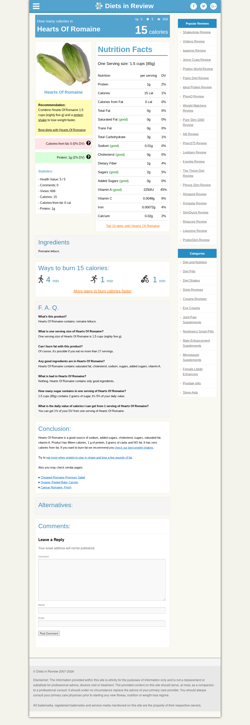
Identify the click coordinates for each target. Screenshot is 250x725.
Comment (43, 556)
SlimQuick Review (195, 212)
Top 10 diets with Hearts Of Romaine (133, 226)
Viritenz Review (194, 41)
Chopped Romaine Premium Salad (63, 477)
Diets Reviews (193, 289)
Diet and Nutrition (195, 262)
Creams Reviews (195, 299)
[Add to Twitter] (203, 6)
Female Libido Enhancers (193, 371)
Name (41, 604)
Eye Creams (191, 308)
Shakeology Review (197, 32)
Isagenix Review (194, 50)
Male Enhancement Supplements (196, 343)
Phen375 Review (195, 143)
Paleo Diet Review (196, 78)
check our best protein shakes (134, 447)
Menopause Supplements (192, 357)
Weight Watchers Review (194, 108)
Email (41, 617)
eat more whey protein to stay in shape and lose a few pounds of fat (89, 457)
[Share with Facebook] (193, 6)
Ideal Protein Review (197, 87)
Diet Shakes (191, 280)
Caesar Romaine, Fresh (56, 487)
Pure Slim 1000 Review (193, 122)
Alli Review (191, 134)
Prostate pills (192, 383)
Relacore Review (195, 221)
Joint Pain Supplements (192, 320)
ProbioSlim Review (196, 240)
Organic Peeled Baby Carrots (59, 482)
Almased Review (194, 194)
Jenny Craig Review (197, 59)
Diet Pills (189, 271)
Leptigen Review (194, 152)
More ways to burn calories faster (103, 291)
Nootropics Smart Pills (198, 331)
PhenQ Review (193, 96)
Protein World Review (198, 69)
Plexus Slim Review (197, 185)
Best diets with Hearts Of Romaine (62, 130)
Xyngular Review (195, 203)
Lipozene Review (195, 230)
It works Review (194, 161)
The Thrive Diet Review (193, 173)
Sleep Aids (190, 392)
